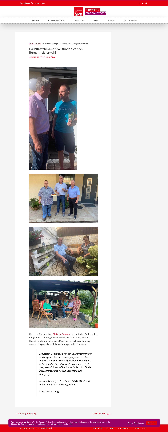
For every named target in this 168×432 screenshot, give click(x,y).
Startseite (35, 20)
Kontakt (110, 428)
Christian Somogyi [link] (61, 334)
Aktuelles (111, 20)
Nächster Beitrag (101, 413)
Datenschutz (140, 428)
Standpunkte (79, 20)
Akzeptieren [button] (151, 423)
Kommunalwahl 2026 (56, 20)
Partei (96, 20)
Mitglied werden (130, 20)
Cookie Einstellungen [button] (136, 423)
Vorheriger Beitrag (26, 413)
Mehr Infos (68, 424)
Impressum (123, 428)
